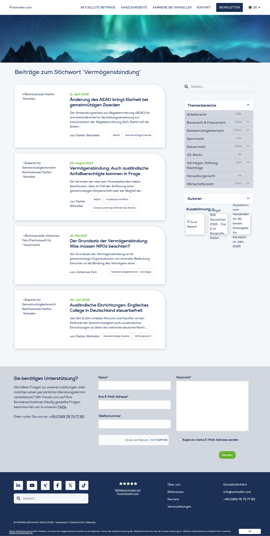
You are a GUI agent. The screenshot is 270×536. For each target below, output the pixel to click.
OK (249, 531)
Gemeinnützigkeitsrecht (205, 130)
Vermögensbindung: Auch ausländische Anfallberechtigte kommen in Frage (109, 171)
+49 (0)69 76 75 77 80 (66, 416)
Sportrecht (195, 139)
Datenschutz (77, 522)
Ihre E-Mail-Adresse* (113, 397)
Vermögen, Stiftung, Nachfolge (202, 165)
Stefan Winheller (88, 135)
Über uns (174, 484)
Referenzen (176, 492)
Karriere (173, 499)
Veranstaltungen (179, 506)
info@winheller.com (237, 492)
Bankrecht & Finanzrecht (206, 122)
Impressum (61, 522)
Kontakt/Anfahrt (235, 484)
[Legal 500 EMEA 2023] (218, 224)
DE (255, 7)
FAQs (62, 407)
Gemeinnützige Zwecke (138, 135)
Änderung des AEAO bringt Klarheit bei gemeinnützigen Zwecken (109, 102)
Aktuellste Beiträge (98, 7)
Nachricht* (183, 377)
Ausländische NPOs (117, 199)
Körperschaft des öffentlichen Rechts (115, 207)
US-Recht (194, 155)
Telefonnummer (109, 416)
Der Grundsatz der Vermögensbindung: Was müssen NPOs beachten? (109, 243)
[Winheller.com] (42, 7)
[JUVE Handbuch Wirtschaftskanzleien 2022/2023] (195, 224)
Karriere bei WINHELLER (172, 7)
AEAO (116, 135)
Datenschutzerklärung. (21, 533)
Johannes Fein (86, 272)
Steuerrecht (196, 147)
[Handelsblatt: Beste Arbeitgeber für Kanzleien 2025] (240, 224)
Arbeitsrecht (196, 114)
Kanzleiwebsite (134, 7)
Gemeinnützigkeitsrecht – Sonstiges (131, 271)
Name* (103, 377)
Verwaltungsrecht (201, 176)
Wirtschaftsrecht (200, 184)
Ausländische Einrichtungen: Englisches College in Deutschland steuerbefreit (109, 307)
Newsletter (229, 7)
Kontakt (204, 7)
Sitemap (91, 522)
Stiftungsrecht (143, 336)
